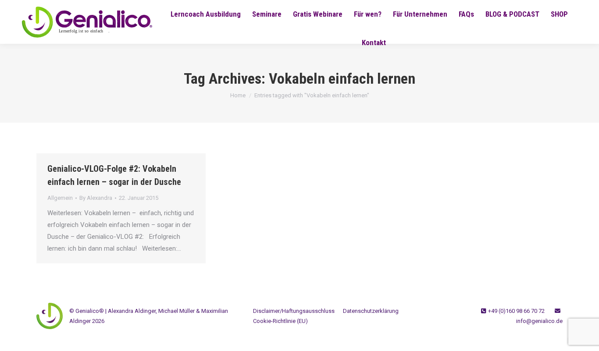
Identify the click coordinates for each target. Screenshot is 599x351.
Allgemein (60, 198)
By (95, 198)
